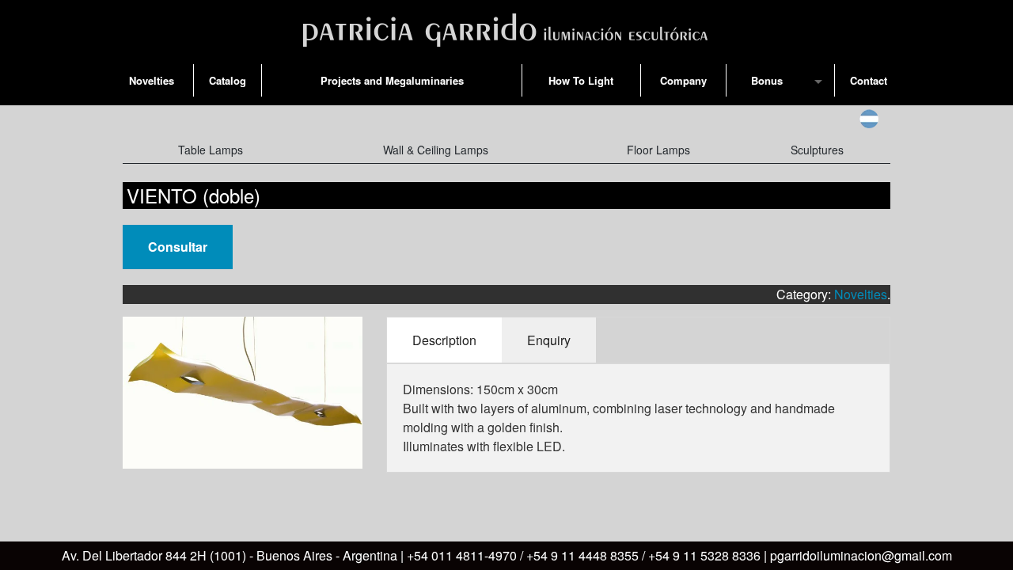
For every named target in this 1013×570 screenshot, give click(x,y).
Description (444, 340)
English (838, 118)
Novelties (860, 294)
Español (868, 118)
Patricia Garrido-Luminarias (506, 26)
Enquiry (549, 340)
